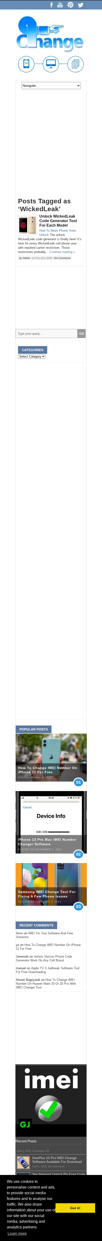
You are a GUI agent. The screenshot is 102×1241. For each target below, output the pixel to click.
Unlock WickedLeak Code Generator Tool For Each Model (58, 220)
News (54, 230)
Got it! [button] (75, 1208)
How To (44, 230)
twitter (81, 5)
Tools (72, 230)
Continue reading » (62, 252)
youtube (60, 5)
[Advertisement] (51, 145)
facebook (51, 5)
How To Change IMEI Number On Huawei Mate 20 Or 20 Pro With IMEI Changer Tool (46, 983)
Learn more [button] (17, 1233)
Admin (26, 258)
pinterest (70, 5)
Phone (63, 230)
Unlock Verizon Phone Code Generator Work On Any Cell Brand (44, 958)
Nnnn (19, 933)
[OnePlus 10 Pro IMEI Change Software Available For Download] (23, 1158)
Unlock (44, 235)
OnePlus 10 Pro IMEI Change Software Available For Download (57, 1160)
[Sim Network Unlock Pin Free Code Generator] (23, 1174)
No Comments (62, 258)
